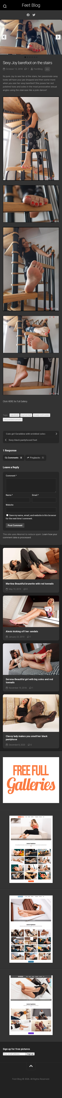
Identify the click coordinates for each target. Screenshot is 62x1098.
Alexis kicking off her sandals (22, 631)
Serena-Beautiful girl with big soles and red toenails (29, 681)
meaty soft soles (41, 415)
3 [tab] (30, 57)
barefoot (14, 415)
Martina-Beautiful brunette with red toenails (30, 583)
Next (58, 37)
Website (9, 505)
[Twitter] (34, 15)
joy (47, 69)
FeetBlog (38, 69)
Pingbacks (36, 458)
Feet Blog (31, 5)
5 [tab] (34, 57)
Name (9, 495)
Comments (15, 458)
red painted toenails (12, 419)
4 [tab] (32, 57)
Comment (11, 476)
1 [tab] (25, 57)
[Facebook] (28, 15)
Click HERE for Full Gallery (15, 401)
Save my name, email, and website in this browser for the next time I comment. (31, 517)
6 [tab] (36, 57)
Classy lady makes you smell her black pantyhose (26, 738)
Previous (3, 37)
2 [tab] (27, 57)
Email (35, 495)
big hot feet (26, 415)
